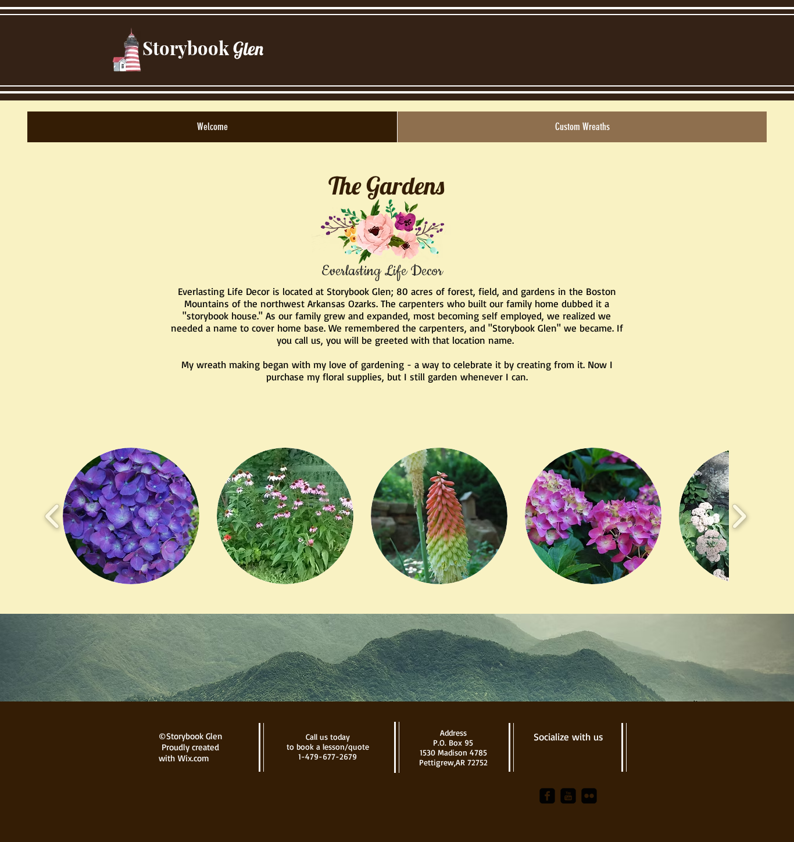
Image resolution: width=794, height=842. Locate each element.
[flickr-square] (589, 796)
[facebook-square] (547, 796)
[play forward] (739, 516)
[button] (131, 516)
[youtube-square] (568, 796)
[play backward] (53, 516)
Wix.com (193, 758)
